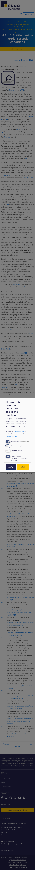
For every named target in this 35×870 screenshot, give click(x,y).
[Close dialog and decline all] (33, 399)
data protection (19, 431)
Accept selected (10, 466)
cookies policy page (11, 436)
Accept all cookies (23, 466)
